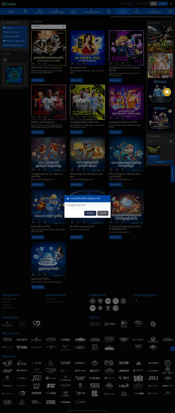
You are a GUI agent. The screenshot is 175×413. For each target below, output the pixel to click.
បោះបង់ (103, 213)
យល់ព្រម (90, 213)
